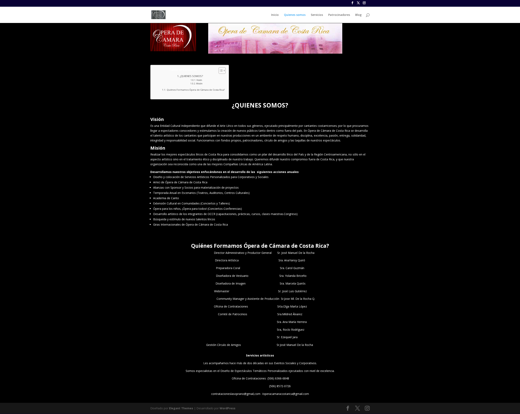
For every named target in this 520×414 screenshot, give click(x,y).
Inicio (275, 15)
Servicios (317, 15)
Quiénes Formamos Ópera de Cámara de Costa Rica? (195, 89)
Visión (199, 80)
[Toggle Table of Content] (220, 70)
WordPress (227, 408)
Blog (358, 15)
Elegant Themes (181, 408)
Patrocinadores (339, 15)
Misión (199, 83)
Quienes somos (295, 15)
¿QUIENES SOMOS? (191, 76)
